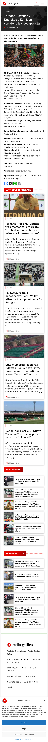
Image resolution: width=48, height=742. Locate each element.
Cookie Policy (19, 739)
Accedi (9, 687)
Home (6, 35)
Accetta (24, 722)
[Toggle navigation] (42, 3)
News (14, 35)
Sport (8, 11)
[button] (45, 701)
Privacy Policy (28, 739)
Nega (24, 729)
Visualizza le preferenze (24, 735)
